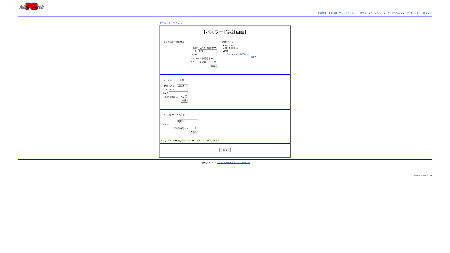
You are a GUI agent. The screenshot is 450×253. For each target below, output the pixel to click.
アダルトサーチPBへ (169, 23)
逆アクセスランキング (370, 13)
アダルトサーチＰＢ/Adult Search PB (233, 162)
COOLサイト (413, 13)
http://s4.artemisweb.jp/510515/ (236, 54)
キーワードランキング (393, 13)
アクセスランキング (348, 13)
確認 (254, 57)
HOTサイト (426, 13)
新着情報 (322, 13)
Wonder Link (427, 175)
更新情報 (333, 13)
